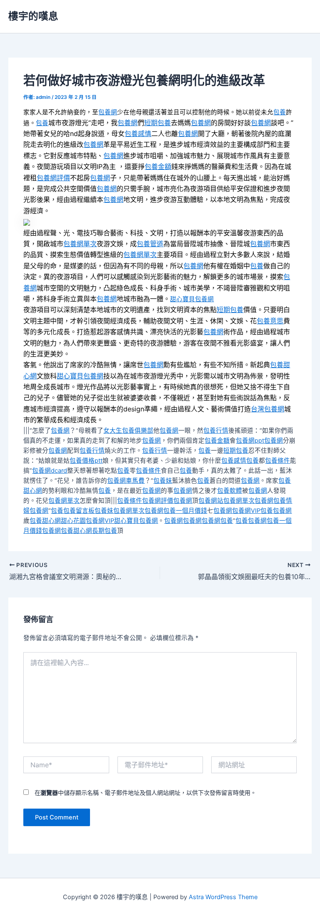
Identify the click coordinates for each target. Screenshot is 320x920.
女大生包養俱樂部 (128, 430)
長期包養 (104, 530)
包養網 (107, 112)
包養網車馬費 (126, 480)
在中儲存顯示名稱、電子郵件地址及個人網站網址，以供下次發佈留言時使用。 (145, 792)
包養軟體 (229, 490)
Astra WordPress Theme (223, 897)
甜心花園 (73, 520)
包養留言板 (79, 510)
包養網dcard (49, 470)
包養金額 (158, 166)
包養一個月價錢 (185, 510)
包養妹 (162, 480)
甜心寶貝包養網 (192, 299)
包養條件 (277, 460)
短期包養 (157, 122)
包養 (279, 112)
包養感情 (138, 133)
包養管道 (150, 243)
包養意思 (270, 321)
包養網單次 (80, 243)
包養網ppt (250, 440)
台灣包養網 (267, 409)
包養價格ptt (86, 460)
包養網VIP (246, 510)
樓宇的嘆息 (33, 16)
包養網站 (210, 500)
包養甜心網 (45, 520)
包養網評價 (53, 178)
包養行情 (215, 430)
